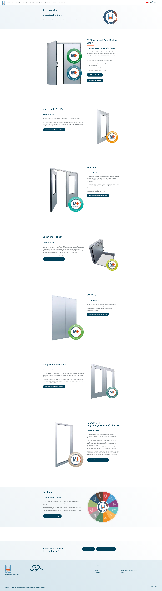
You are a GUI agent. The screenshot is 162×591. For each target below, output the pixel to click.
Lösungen (97, 570)
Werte (96, 568)
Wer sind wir (97, 565)
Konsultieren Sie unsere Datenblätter (105, 549)
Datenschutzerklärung (40, 587)
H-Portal (122, 572)
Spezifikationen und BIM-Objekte (127, 568)
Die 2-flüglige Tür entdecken (94, 80)
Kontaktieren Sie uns (88, 549)
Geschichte (97, 572)
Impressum (7, 587)
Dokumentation (123, 565)
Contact (155, 2)
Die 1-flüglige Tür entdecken (94, 74)
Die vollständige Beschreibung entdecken (54, 129)
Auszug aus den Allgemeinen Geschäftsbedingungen (23, 587)
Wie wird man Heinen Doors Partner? (128, 570)
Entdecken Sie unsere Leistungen (52, 516)
